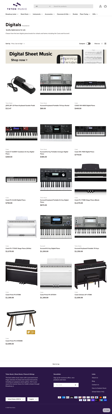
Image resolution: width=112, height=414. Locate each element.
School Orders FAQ (98, 391)
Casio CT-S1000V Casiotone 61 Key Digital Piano (20, 153)
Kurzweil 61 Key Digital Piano (50, 248)
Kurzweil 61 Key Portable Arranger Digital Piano (54, 153)
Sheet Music (25, 14)
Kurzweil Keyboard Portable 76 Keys (87, 248)
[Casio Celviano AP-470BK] (90, 274)
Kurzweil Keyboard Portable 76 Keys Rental (54, 105)
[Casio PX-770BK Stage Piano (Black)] (90, 179)
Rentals (75, 14)
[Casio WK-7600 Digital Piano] (90, 131)
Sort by (8, 43)
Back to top (56, 364)
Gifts (94, 14)
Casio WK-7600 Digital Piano (84, 152)
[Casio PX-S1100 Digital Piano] (21, 179)
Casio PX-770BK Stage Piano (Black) (87, 200)
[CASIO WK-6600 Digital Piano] (90, 85)
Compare (82, 43)
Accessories (49, 14)
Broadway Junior (11, 14)
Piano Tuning (84, 14)
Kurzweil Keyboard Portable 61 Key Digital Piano (54, 201)
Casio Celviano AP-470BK (83, 295)
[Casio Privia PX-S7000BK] (21, 320)
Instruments (37, 14)
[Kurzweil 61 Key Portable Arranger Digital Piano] (56, 131)
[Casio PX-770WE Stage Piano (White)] (21, 228)
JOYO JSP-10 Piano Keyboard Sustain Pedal (20, 105)
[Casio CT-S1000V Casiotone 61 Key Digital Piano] (21, 131)
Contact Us (95, 384)
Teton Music (12, 407)
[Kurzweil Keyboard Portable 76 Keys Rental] (56, 85)
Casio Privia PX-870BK (13, 295)
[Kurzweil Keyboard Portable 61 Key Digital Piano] (56, 179)
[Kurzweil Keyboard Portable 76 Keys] (90, 228)
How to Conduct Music (99, 388)
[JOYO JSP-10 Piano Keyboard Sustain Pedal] (21, 85)
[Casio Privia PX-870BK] (21, 274)
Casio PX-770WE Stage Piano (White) (18, 248)
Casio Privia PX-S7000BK (14, 341)
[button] (105, 6)
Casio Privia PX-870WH (48, 295)
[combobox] (63, 6)
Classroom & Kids (63, 14)
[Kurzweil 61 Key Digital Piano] (56, 228)
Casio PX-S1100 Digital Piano (15, 200)
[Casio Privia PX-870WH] (56, 274)
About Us (95, 377)
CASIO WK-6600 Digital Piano (85, 105)
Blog (93, 381)
